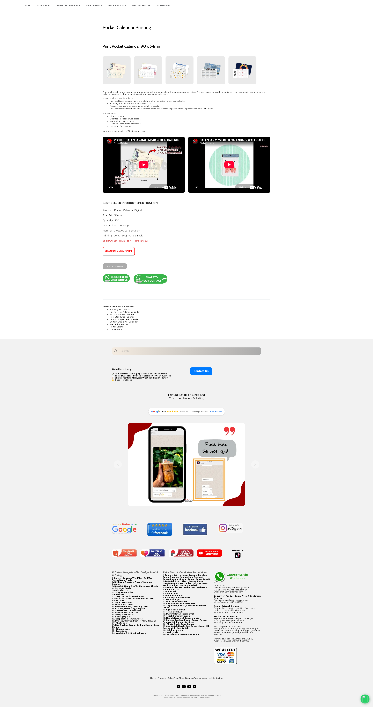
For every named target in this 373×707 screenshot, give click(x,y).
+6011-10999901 (236, 602)
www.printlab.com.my (237, 590)
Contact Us (163, 5)
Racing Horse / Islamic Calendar (125, 312)
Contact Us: (219, 585)
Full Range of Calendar (120, 309)
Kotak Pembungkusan (178, 616)
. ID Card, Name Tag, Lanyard (129, 608)
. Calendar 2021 (121, 590)
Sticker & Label (94, 5)
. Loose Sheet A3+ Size (126, 612)
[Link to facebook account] (178, 686)
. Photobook (121, 623)
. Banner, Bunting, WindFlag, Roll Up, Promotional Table (132, 579)
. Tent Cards (121, 631)
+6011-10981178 (235, 622)
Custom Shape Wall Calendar (124, 322)
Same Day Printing (141, 5)
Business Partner (193, 678)
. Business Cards (122, 588)
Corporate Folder (124, 592)
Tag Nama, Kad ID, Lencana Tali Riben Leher (184, 606)
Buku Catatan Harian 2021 (180, 614)
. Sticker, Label (122, 629)
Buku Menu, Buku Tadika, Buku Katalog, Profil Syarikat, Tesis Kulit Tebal (185, 584)
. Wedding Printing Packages (130, 633)
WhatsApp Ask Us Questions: (227, 626)
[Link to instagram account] (184, 686)
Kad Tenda (172, 632)
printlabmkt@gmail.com (231, 592)
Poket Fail (170, 591)
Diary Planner (116, 329)
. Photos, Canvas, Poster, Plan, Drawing (135, 621)
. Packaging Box (122, 617)
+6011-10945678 (236, 612)
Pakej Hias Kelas (174, 595)
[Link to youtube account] (194, 686)
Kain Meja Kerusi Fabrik (177, 597)
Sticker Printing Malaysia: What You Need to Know (141, 378)
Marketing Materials (68, 5)
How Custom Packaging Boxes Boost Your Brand (141, 374)
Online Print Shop (175, 678)
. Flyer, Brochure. (123, 602)
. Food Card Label (123, 604)
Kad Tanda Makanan (177, 601)
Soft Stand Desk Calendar (122, 314)
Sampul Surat (172, 593)
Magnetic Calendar (119, 324)
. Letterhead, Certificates (127, 610)
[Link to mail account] (189, 686)
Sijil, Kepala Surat (175, 610)
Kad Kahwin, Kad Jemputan (180, 603)
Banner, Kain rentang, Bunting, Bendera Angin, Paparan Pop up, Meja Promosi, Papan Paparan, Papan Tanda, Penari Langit (186, 577)
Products (162, 678)
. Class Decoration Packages (128, 596)
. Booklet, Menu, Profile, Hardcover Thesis (135, 586)
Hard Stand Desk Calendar (122, 317)
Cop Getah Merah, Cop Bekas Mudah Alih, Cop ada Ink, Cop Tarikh (186, 627)
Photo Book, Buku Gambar (181, 624)
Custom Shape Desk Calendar (124, 319)
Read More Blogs (123, 380)
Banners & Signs (117, 5)
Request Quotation (115, 266)
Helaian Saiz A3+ (174, 612)
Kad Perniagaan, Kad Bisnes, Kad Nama (186, 587)
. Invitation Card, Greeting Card (131, 606)
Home (27, 5)
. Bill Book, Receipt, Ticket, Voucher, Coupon (132, 583)
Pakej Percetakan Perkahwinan (183, 634)
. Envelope (118, 594)
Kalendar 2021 (172, 589)
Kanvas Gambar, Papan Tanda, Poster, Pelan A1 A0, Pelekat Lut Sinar (185, 621)
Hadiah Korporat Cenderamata (182, 618)
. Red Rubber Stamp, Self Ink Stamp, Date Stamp (135, 626)
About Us (206, 678)
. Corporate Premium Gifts (128, 619)
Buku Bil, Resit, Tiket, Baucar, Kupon (184, 581)
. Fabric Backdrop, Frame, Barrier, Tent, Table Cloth (133, 599)
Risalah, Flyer (173, 599)
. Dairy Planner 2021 (124, 615)
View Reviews (216, 411)
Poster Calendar (117, 327)
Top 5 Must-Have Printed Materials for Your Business (143, 376)
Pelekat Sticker (175, 630)
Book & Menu (43, 5)
